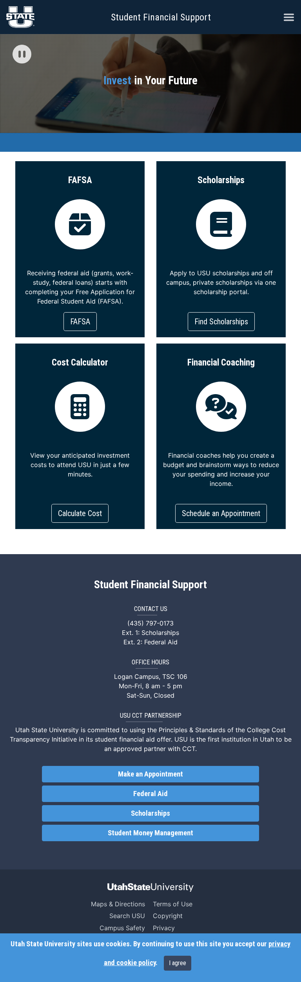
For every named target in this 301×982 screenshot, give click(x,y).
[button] (22, 55)
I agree (177, 963)
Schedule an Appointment (221, 513)
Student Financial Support (161, 17)
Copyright (168, 916)
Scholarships (150, 813)
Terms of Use (172, 904)
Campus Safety (122, 928)
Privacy (164, 928)
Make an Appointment (150, 774)
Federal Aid (150, 793)
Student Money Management (150, 833)
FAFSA (80, 321)
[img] (22, 54)
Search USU (127, 916)
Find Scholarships (221, 321)
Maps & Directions (118, 904)
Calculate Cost (80, 513)
